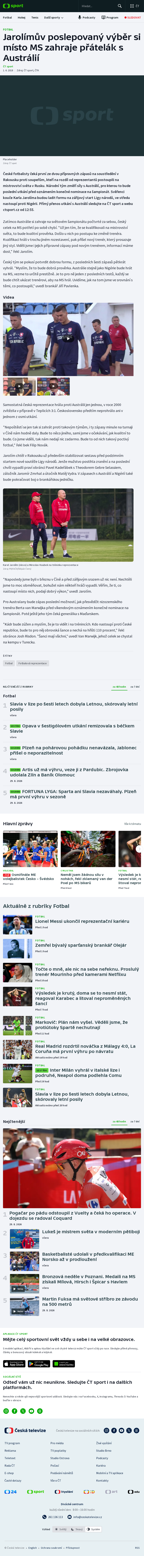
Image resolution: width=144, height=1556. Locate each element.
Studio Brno (103, 1450)
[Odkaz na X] (23, 1411)
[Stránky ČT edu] (134, 1492)
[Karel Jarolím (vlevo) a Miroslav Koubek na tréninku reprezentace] (68, 525)
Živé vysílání (104, 1443)
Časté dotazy (12, 1480)
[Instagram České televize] (107, 1431)
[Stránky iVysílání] (64, 1492)
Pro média (57, 1443)
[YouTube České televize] (121, 1431)
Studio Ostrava (59, 1458)
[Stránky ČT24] (10, 1492)
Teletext (10, 1458)
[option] (61, 1529)
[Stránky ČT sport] (35, 1492)
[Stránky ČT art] (111, 1492)
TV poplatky (58, 1450)
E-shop (9, 1473)
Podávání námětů (61, 1473)
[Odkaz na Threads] (40, 1411)
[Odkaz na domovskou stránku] (18, 6)
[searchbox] (98, 6)
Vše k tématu (132, 824)
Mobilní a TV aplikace (109, 1473)
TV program (12, 1443)
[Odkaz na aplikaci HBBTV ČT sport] (63, 1364)
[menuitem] (7, 17)
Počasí (54, 1465)
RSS (137, 1547)
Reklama (10, 1450)
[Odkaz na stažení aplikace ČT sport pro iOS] (14, 1364)
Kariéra (101, 1465)
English (32, 1547)
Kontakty (102, 1480)
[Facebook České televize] (114, 1431)
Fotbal (8, 29)
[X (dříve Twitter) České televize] (129, 1431)
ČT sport (8, 66)
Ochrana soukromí (51, 1547)
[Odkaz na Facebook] (14, 1411)
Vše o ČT (55, 1480)
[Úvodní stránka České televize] (25, 1431)
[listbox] (77, 1529)
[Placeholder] (72, 115)
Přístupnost (73, 1547)
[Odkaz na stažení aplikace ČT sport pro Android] (39, 1364)
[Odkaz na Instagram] (6, 1411)
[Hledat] (120, 6)
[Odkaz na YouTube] (31, 1411)
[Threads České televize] (137, 1431)
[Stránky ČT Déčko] (89, 1492)
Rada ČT (9, 1465)
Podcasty (102, 1458)
